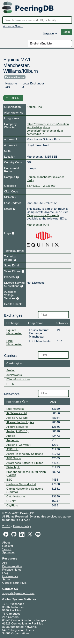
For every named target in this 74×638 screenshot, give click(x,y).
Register (48, 33)
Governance (10, 576)
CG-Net (11, 501)
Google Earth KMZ (14, 582)
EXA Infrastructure (18, 379)
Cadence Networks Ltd (21, 484)
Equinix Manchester (14, 331)
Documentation (12, 566)
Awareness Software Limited (24, 462)
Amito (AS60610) (17, 431)
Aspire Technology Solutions (24, 453)
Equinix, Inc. (35, 106)
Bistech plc (13, 467)
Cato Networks (15, 496)
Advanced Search (13, 26)
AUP (26, 519)
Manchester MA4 (38, 224)
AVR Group (13, 458)
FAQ (5, 572)
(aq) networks (15, 408)
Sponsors (8, 552)
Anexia (10, 435)
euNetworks (14, 374)
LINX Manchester (14, 342)
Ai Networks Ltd (16, 413)
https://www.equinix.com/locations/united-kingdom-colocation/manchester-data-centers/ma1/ (48, 128)
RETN (10, 384)
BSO (9, 479)
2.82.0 (6, 526)
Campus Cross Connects (43, 215)
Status (6, 579)
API (4, 563)
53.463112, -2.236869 (41, 185)
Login (66, 31)
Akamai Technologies (20, 422)
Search (7, 549)
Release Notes (11, 569)
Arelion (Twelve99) (18, 444)
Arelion (10, 370)
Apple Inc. (12, 440)
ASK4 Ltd (12, 449)
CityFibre (12, 505)
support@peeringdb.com (18, 593)
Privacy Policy (22, 526)
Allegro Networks (17, 426)
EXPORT (13, 98)
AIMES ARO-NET (17, 417)
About (6, 542)
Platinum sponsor (15, 77)
